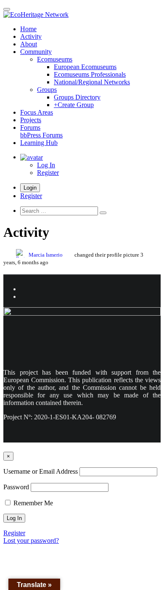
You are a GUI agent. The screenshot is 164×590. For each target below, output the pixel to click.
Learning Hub (39, 142)
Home (28, 28)
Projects (30, 119)
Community (36, 51)
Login (30, 188)
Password (16, 487)
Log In (46, 165)
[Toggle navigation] (6, 9)
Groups (47, 89)
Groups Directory (77, 97)
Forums (41, 131)
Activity (31, 36)
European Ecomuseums (85, 66)
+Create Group (74, 104)
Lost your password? (31, 540)
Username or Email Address (40, 471)
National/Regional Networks (92, 82)
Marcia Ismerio (46, 255)
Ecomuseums (54, 59)
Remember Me (32, 503)
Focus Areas (36, 112)
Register (48, 172)
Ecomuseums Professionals (90, 74)
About (28, 44)
